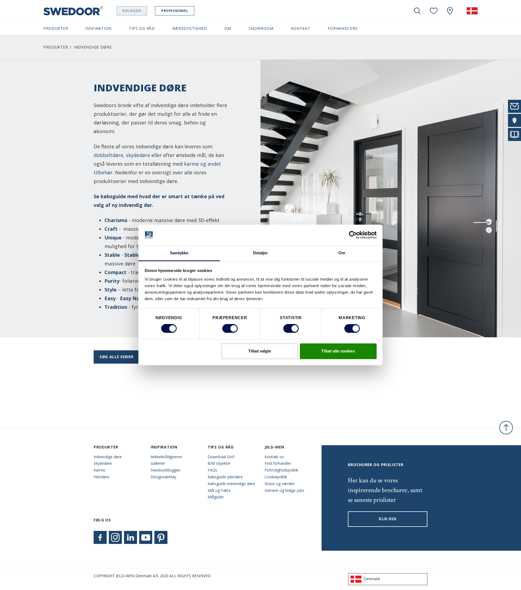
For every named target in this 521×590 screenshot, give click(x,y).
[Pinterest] (160, 537)
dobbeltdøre (108, 155)
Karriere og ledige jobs (284, 490)
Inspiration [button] (98, 28)
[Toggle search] (417, 11)
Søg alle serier (116, 356)
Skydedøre (103, 463)
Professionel (174, 10)
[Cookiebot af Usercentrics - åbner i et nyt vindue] (353, 235)
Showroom (261, 28)
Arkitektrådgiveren (166, 456)
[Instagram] (115, 537)
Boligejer (131, 10)
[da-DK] (472, 11)
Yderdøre (101, 476)
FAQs (212, 470)
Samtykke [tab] (179, 253)
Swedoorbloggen (165, 470)
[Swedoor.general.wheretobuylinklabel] (450, 11)
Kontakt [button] (300, 28)
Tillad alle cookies (338, 351)
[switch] (230, 328)
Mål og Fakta (219, 490)
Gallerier (158, 463)
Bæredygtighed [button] (189, 28)
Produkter (55, 47)
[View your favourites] (433, 11)
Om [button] (227, 28)
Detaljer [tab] (260, 253)
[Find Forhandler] (514, 120)
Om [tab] (341, 253)
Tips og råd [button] (142, 28)
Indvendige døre (108, 456)
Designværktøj (163, 476)
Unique (113, 237)
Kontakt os (274, 456)
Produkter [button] (55, 28)
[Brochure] (514, 134)
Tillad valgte (259, 351)
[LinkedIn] (130, 537)
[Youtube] (145, 537)
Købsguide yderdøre (225, 476)
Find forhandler (278, 463)
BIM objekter (219, 463)
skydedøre (138, 155)
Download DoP (221, 456)
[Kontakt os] (514, 106)
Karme (99, 470)
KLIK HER (388, 519)
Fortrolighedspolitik (281, 470)
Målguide (216, 496)
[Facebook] (100, 537)
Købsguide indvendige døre (231, 483)
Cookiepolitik (276, 476)
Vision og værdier (280, 483)
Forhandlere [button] (343, 28)
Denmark (372, 578)
